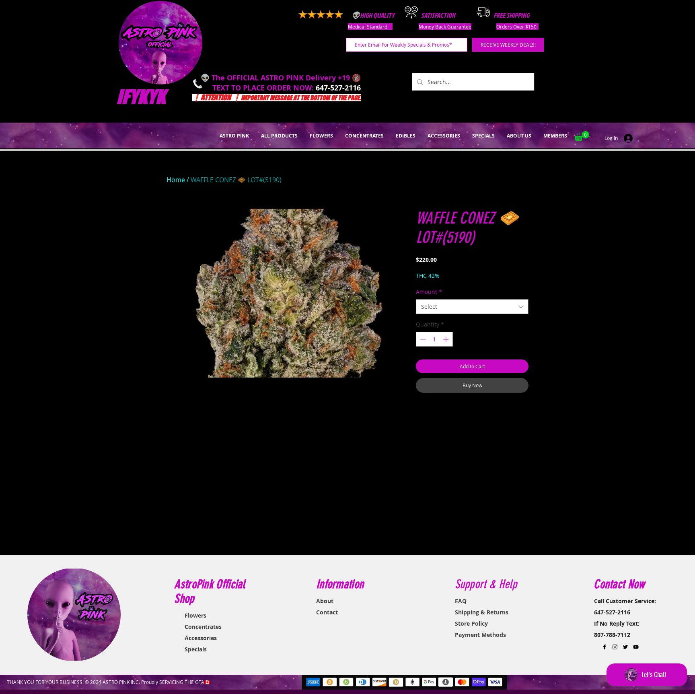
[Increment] (447, 339)
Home (176, 179)
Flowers (195, 615)
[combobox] (472, 306)
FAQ (461, 601)
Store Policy (471, 623)
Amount (429, 292)
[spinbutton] (434, 339)
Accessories (201, 638)
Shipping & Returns (481, 612)
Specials (196, 649)
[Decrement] (422, 339)
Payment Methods (480, 635)
